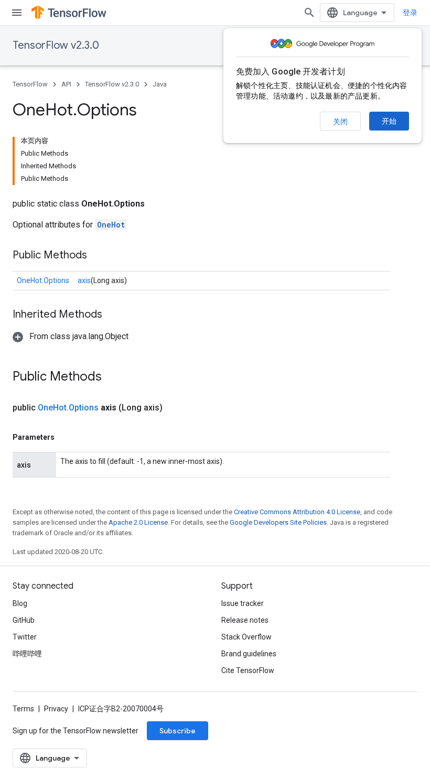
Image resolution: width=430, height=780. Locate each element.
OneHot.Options (43, 280)
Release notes (244, 620)
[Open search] (309, 12)
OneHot (111, 225)
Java (160, 84)
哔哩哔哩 (27, 653)
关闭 (340, 121)
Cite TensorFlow (247, 670)
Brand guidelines (248, 653)
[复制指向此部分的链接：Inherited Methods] (112, 315)
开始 (389, 121)
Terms (23, 709)
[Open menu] (16, 12)
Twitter (25, 637)
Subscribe (177, 730)
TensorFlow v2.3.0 (56, 45)
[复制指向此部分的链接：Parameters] (65, 437)
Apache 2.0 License (138, 522)
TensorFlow (30, 84)
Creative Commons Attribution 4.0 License (297, 512)
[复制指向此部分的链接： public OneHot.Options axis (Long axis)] (175, 408)
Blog (20, 603)
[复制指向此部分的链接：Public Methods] (97, 256)
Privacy (56, 709)
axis (84, 280)
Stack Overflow (246, 637)
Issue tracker (242, 603)
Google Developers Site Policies (278, 522)
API (66, 84)
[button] (70, 336)
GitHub (24, 620)
